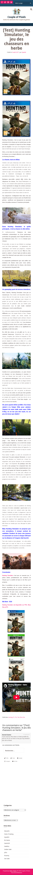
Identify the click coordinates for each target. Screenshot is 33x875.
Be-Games (7, 840)
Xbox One (22, 717)
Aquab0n (6, 837)
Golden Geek (7, 849)
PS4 (16, 717)
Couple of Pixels (16, 17)
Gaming (10, 717)
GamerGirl (7, 843)
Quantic (24, 52)
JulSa (5, 852)
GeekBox (6, 846)
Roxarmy (6, 855)
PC (13, 717)
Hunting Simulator (7, 575)
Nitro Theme (13, 871)
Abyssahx (7, 831)
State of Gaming (8, 834)
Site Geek (7, 858)
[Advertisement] (16, 784)
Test (18, 717)
